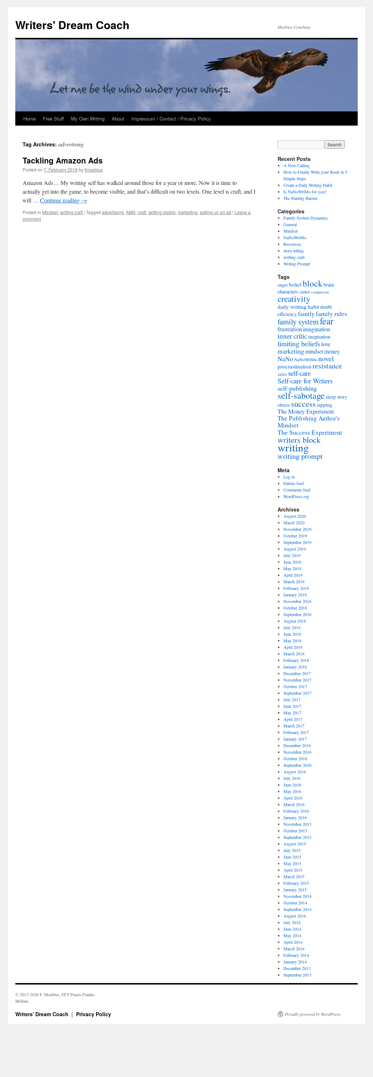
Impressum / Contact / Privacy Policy (171, 118)
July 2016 (292, 778)
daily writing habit (298, 306)
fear (326, 321)
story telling (293, 250)
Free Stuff (53, 118)
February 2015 (296, 883)
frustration (290, 329)
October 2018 (295, 608)
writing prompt (300, 456)
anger (283, 285)
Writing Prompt (296, 264)
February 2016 (296, 811)
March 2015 (294, 876)
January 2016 (295, 817)
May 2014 (292, 935)
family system (298, 321)
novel (326, 358)
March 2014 (294, 948)
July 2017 (292, 699)
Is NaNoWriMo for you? (304, 191)
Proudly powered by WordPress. (313, 1014)
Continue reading (63, 200)
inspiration (319, 336)
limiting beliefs (299, 343)
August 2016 (294, 771)
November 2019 (297, 529)
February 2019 (296, 588)
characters (288, 291)
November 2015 (297, 824)
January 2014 (295, 961)
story (342, 397)
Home (29, 118)
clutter (304, 292)
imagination (316, 329)
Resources (292, 244)
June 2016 (292, 785)
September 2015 (297, 837)
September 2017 (297, 693)
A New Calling (296, 165)
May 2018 (292, 640)
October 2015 (295, 830)
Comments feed (296, 490)
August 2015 (294, 844)
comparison (320, 292)
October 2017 (295, 686)
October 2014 (295, 903)
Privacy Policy (93, 1014)
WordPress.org (296, 496)
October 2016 (295, 758)
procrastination (294, 366)
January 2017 (295, 739)
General (290, 224)
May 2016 (292, 791)
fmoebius (94, 169)
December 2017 (297, 673)
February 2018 (296, 660)
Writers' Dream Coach (72, 24)
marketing (187, 212)
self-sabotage (301, 395)
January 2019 (295, 594)
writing (293, 447)
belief (295, 284)
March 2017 (294, 726)
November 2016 (297, 752)
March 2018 (294, 653)
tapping (324, 405)
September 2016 (297, 765)
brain (328, 284)
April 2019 (292, 575)
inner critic (292, 335)
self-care (299, 373)
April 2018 (292, 647)
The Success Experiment (310, 432)
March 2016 (294, 804)
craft (142, 212)
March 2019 (294, 581)
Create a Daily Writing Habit (307, 185)
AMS (131, 212)
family (306, 313)
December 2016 (297, 745)
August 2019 (294, 549)
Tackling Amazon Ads (63, 160)
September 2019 (297, 542)
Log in (289, 477)
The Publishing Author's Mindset (309, 421)
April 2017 (292, 719)
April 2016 (292, 798)
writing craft (71, 212)
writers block (299, 439)
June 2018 (292, 634)
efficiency (287, 314)
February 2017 (296, 732)
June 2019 (292, 562)
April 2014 (292, 942)
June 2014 (292, 929)
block (312, 283)
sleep (331, 397)
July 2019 (292, 555)
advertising (113, 212)
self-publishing (297, 388)
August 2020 (294, 516)
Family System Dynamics (305, 218)
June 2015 (292, 857)
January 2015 (295, 889)
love (325, 344)
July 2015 (292, 850)
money (332, 351)
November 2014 (297, 896)
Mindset (50, 212)
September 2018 (297, 614)
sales (282, 374)
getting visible (162, 212)
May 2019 (292, 568)
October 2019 (295, 535)
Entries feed (293, 483)
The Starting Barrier (300, 198)
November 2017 (297, 680)
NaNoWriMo (294, 237)
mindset (314, 351)
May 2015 (292, 863)
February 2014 (296, 955)
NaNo (285, 358)
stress (284, 404)
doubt (326, 306)
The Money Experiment (306, 411)
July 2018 (292, 627)
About (118, 118)
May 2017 (292, 712)
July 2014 (292, 922)
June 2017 (292, 706)
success (303, 403)
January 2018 (295, 667)
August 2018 (294, 621)
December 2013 (297, 968)
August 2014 (294, 916)
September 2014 (297, 909)
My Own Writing (88, 118)
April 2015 (292, 870)
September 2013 (297, 975)
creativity (294, 298)
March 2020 (294, 522)
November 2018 (297, 601)
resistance (327, 366)
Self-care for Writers (305, 380)
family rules (331, 313)
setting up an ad (215, 212)
